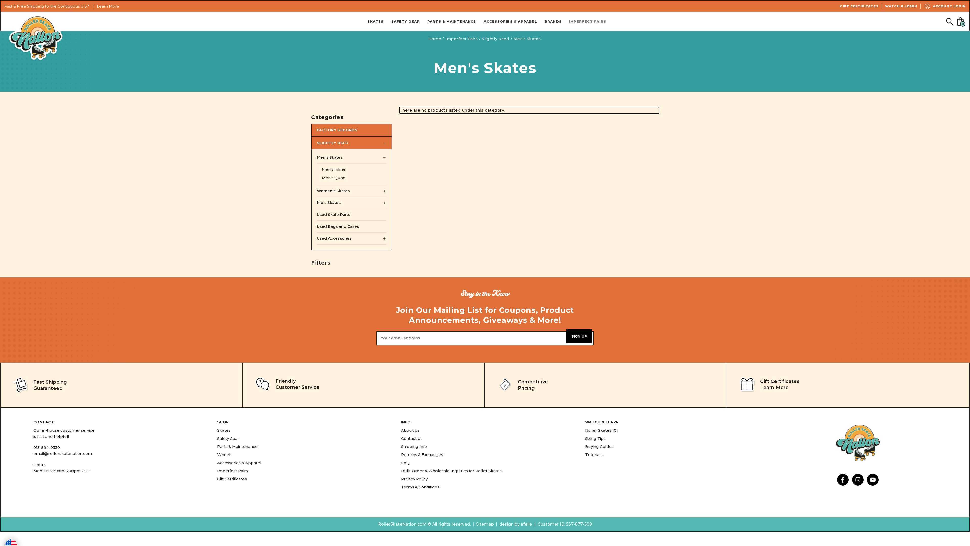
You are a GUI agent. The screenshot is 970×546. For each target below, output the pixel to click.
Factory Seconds (337, 130)
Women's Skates (333, 190)
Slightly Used (332, 143)
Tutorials (594, 454)
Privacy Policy (414, 478)
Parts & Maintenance (451, 21)
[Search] (949, 21)
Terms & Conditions (420, 487)
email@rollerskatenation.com (62, 453)
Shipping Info (414, 446)
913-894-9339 (46, 447)
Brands (553, 21)
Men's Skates (330, 157)
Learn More (108, 6)
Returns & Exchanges (422, 454)
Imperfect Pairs (587, 21)
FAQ (405, 462)
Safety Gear (405, 21)
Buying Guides (599, 446)
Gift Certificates (859, 6)
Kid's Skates (329, 202)
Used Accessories (334, 238)
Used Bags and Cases (338, 226)
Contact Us (412, 438)
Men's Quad (334, 177)
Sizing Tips (595, 438)
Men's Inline (333, 169)
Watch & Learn (901, 6)
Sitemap (485, 524)
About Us (410, 430)
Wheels (224, 454)
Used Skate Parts (333, 214)
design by (509, 524)
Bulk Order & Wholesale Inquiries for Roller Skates (451, 470)
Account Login (949, 6)
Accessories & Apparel (510, 21)
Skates (375, 21)
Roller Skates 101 (601, 430)
